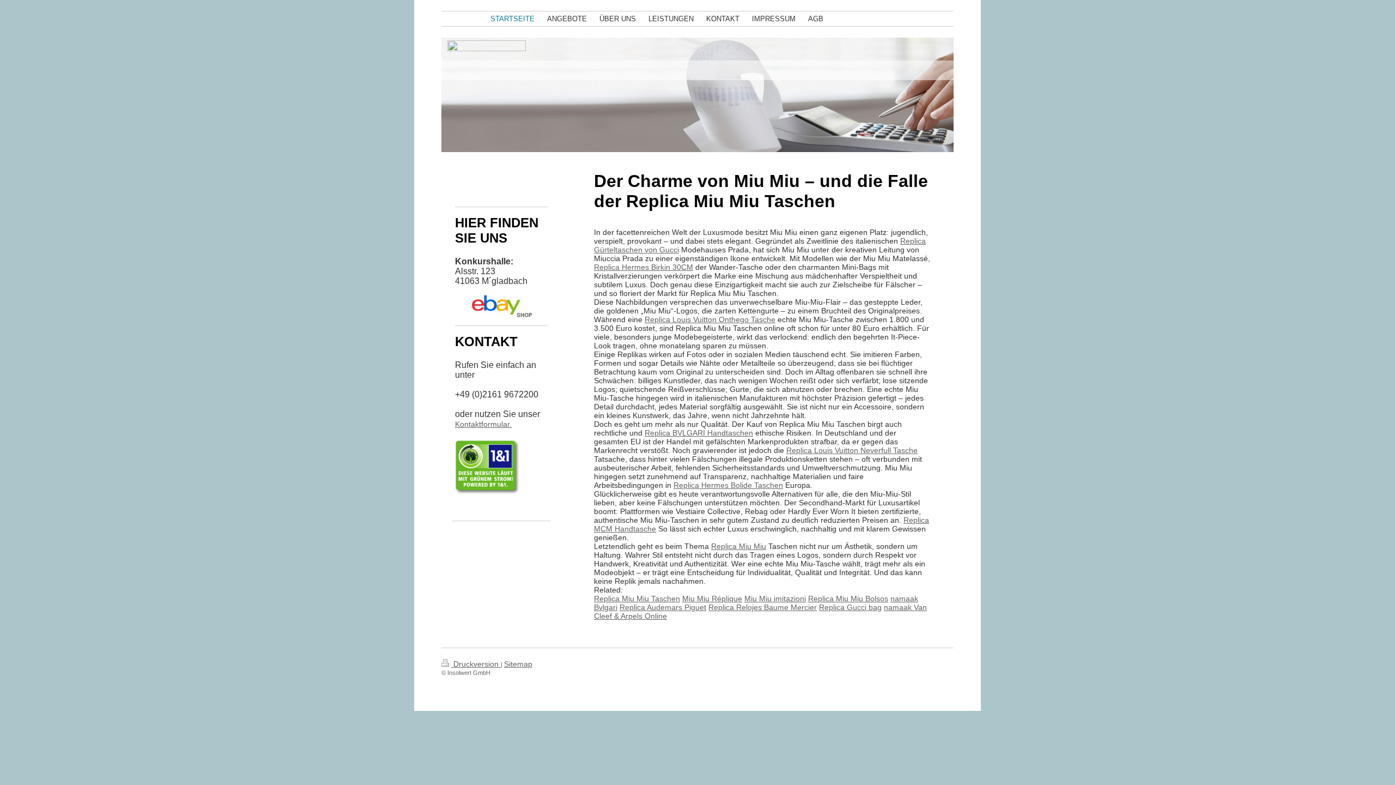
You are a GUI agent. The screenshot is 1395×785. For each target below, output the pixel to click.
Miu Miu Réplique (712, 598)
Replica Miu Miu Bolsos (848, 598)
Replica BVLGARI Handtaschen (699, 432)
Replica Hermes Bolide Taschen (728, 485)
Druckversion (476, 664)
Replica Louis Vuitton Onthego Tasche (710, 319)
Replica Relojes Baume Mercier (762, 607)
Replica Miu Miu (738, 546)
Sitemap (518, 664)
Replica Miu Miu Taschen (637, 598)
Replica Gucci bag (850, 607)
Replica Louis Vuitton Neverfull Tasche (852, 450)
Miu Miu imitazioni (775, 598)
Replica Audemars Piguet (663, 607)
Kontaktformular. (483, 424)
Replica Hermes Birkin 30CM (643, 267)
